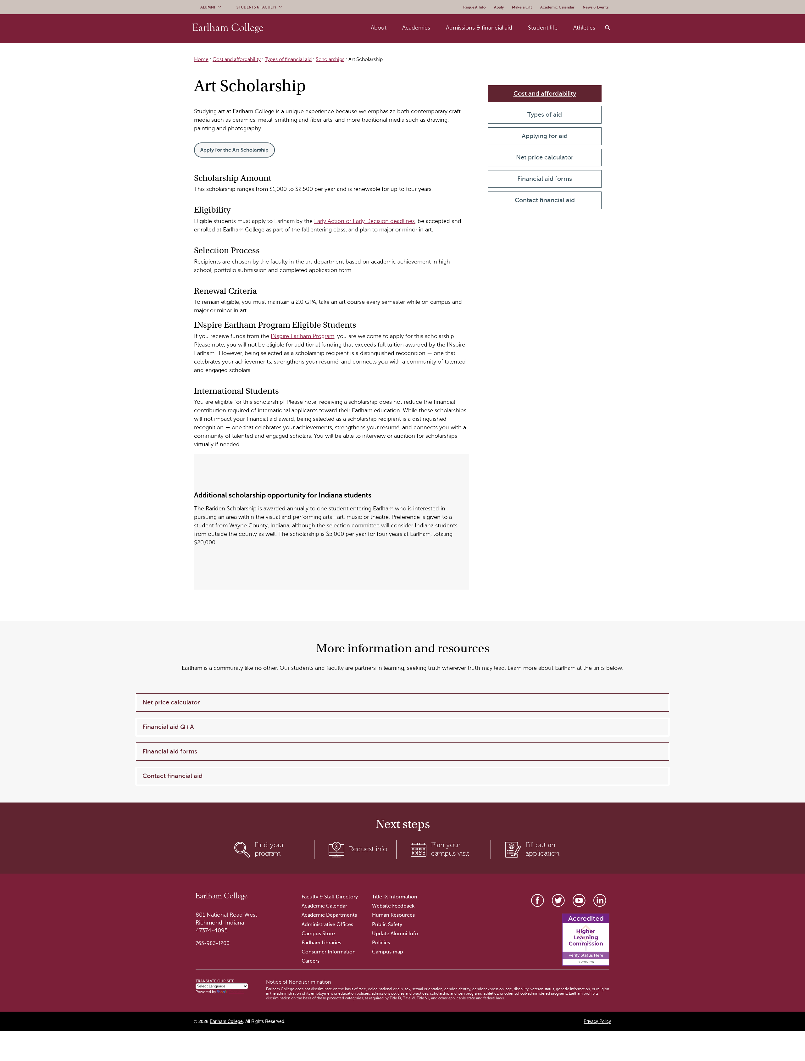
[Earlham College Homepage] (227, 28)
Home (201, 59)
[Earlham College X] (558, 900)
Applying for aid (545, 136)
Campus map (387, 952)
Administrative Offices (327, 924)
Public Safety (387, 924)
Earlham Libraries (321, 943)
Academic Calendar (324, 906)
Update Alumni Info (395, 933)
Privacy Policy (597, 1021)
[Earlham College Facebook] (537, 900)
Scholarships (330, 59)
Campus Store (318, 933)
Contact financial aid (545, 200)
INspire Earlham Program (302, 336)
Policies (381, 943)
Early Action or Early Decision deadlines (364, 221)
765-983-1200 (213, 943)
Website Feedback (393, 906)
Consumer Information (329, 952)
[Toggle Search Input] (608, 28)
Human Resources (393, 915)
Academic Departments (329, 915)
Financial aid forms (544, 178)
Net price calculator (545, 157)
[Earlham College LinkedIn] (599, 900)
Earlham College (226, 1021)
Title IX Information (394, 897)
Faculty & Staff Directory (330, 897)
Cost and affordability (237, 59)
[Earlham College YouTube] (579, 900)
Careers (310, 961)
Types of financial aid (288, 59)
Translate (236, 992)
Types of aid (544, 114)
